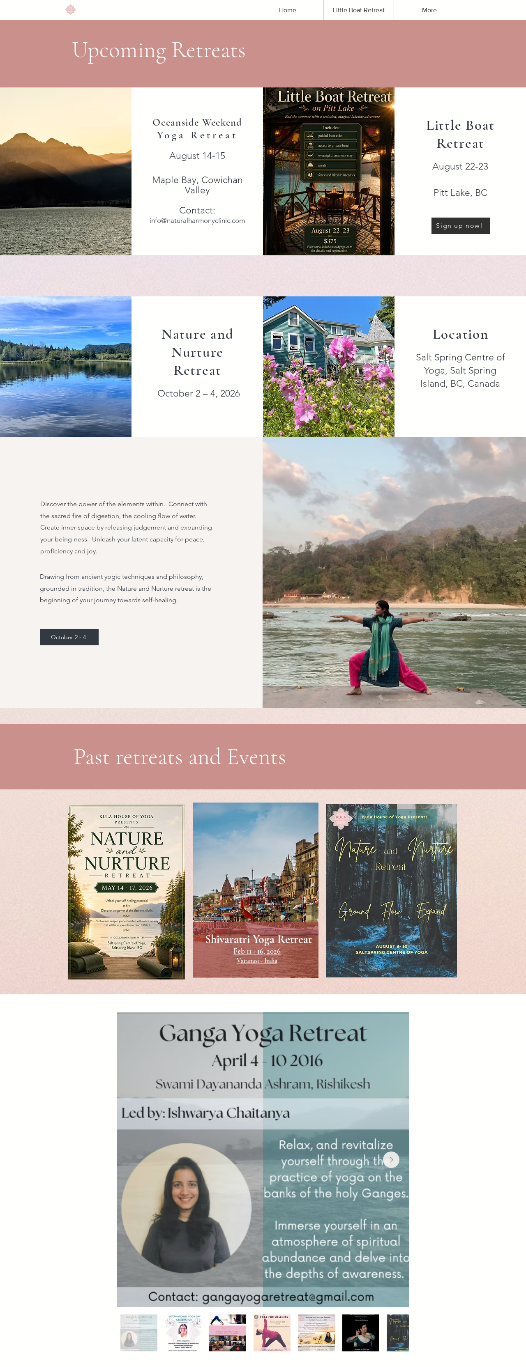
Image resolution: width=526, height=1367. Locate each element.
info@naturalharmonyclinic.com (197, 220)
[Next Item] (391, 1159)
